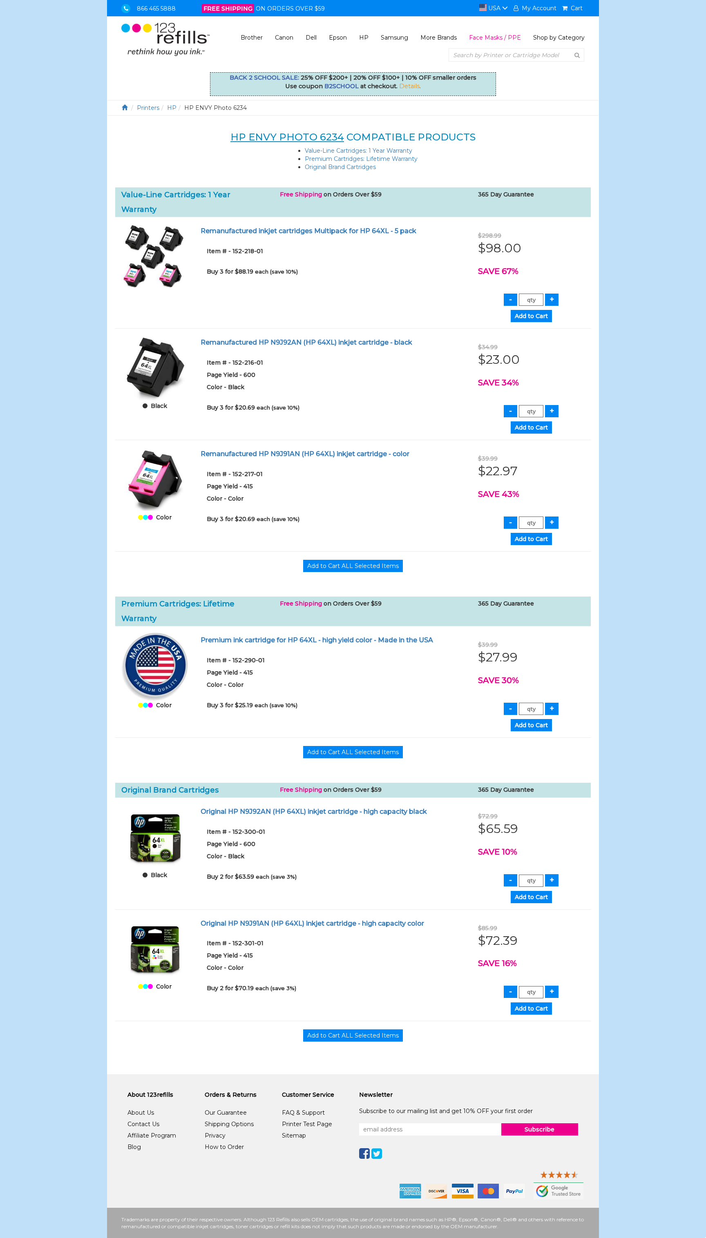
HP (364, 37)
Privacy (215, 1135)
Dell (311, 37)
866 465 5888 (156, 8)
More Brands (438, 37)
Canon (284, 37)
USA (494, 8)
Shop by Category (559, 37)
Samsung (394, 37)
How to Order (224, 1147)
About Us (140, 1112)
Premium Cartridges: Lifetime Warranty (361, 159)
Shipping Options (229, 1124)
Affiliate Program (151, 1135)
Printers (148, 107)
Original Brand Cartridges (340, 167)
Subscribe (539, 1129)
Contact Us (143, 1124)
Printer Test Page (307, 1124)
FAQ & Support (303, 1112)
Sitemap (294, 1135)
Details (409, 86)
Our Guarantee (226, 1112)
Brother (252, 37)
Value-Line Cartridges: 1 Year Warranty (358, 150)
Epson (338, 37)
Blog (134, 1147)
